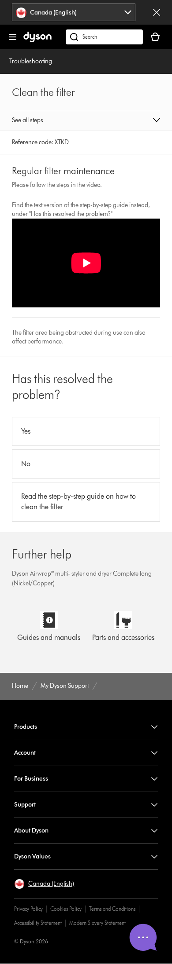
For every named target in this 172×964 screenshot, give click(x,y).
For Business (31, 778)
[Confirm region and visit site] (156, 12)
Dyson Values (32, 856)
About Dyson (31, 830)
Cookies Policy (66, 909)
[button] (86, 121)
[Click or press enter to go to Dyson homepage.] (37, 40)
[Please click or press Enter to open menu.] (13, 37)
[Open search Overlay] (104, 36)
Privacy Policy (28, 909)
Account (25, 752)
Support (25, 804)
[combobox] (74, 12)
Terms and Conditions (112, 909)
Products (25, 726)
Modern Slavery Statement (97, 923)
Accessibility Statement (38, 923)
